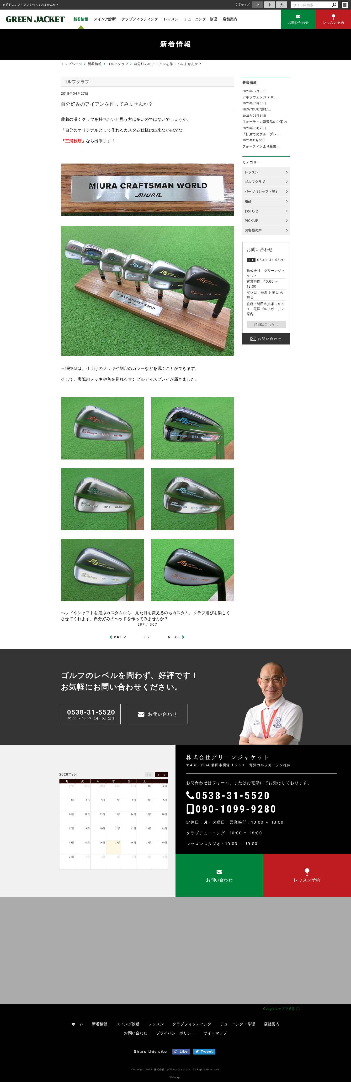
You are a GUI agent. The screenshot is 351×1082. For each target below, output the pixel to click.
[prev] (158, 774)
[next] (164, 774)
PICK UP (251, 221)
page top (336, 808)
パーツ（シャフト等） (262, 191)
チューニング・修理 (200, 19)
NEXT (174, 637)
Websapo (175, 1077)
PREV (120, 637)
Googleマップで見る (279, 1008)
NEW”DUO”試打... (256, 109)
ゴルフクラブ (255, 182)
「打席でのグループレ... (261, 134)
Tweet (207, 1051)
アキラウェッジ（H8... (259, 97)
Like (184, 1051)
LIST (147, 637)
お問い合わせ (270, 339)
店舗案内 (230, 19)
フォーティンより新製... (261, 146)
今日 (148, 774)
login (344, 4)
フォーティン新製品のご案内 (264, 122)
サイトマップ (215, 1033)
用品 (248, 201)
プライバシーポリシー (175, 1033)
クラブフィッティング (140, 19)
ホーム (77, 1024)
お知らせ (251, 211)
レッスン (171, 19)
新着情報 (81, 19)
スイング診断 (105, 19)
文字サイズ (242, 4)
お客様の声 (253, 230)
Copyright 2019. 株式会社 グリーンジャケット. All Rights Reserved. (175, 1069)
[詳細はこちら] (266, 324)
